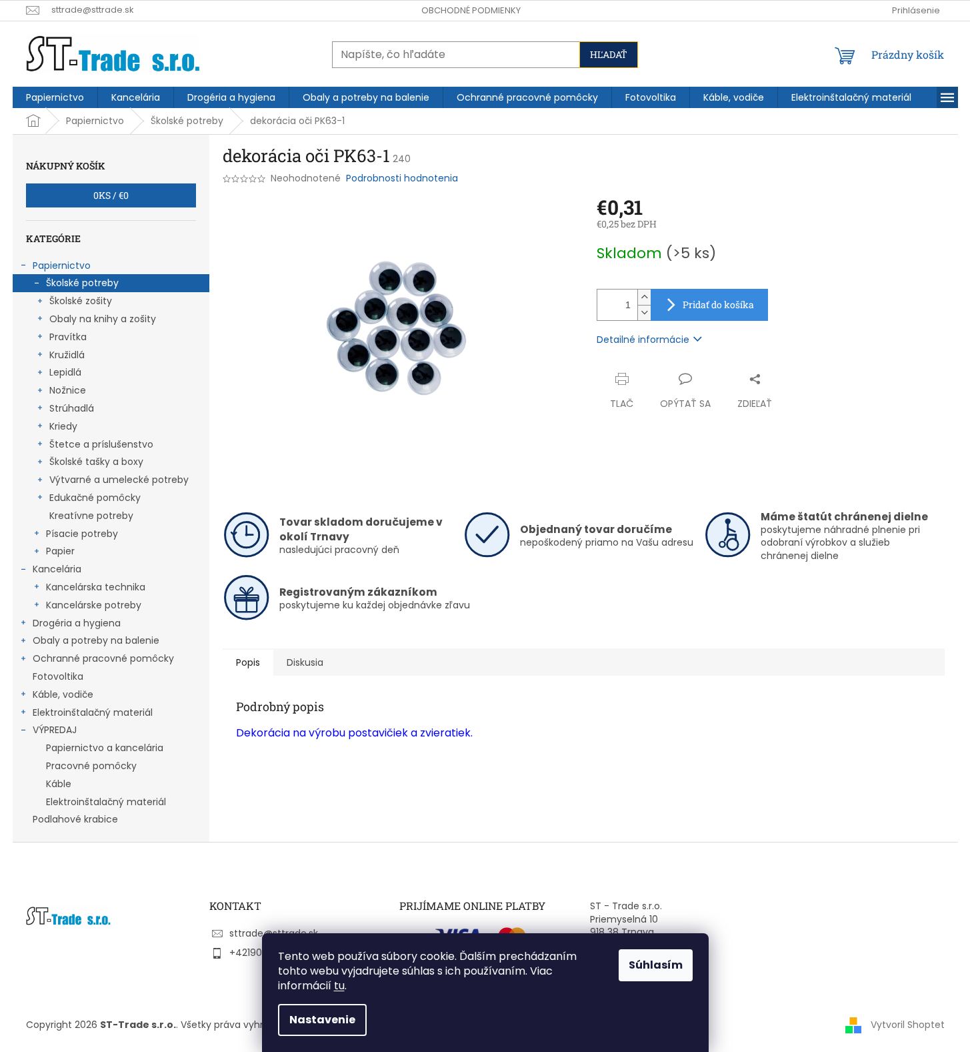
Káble (58, 784)
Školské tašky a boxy (96, 461)
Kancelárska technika (95, 587)
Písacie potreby (82, 533)
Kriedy (63, 426)
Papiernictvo (62, 265)
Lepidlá (65, 372)
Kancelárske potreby (93, 605)
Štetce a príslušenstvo (101, 444)
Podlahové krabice (75, 819)
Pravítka (68, 337)
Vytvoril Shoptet (908, 1024)
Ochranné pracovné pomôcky (103, 658)
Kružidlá (67, 355)
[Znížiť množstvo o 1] (644, 312)
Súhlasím (656, 965)
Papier (60, 551)
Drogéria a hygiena (77, 623)
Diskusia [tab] (305, 662)
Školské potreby (82, 283)
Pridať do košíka (718, 304)
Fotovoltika (58, 676)
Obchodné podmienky (471, 10)
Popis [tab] (248, 662)
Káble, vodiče (63, 694)
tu (339, 985)
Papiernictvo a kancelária (104, 747)
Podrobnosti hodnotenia (402, 178)
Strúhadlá (71, 408)
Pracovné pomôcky (91, 765)
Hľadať (608, 54)
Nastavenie (322, 1019)
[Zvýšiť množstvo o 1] (644, 297)
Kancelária (57, 569)
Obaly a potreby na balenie (96, 640)
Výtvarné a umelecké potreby (119, 479)
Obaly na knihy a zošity (102, 319)
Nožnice (67, 390)
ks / (111, 195)
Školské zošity (80, 301)
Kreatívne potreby (91, 515)
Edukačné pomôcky (95, 497)
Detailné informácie (643, 339)
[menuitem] (55, 97)
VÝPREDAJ (55, 729)
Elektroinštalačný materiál (93, 712)
